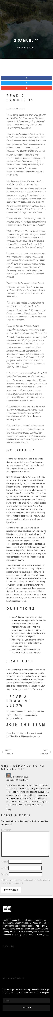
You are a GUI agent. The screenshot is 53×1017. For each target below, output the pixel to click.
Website (4, 874)
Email (4, 868)
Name (4, 861)
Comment (6, 829)
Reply (8, 809)
